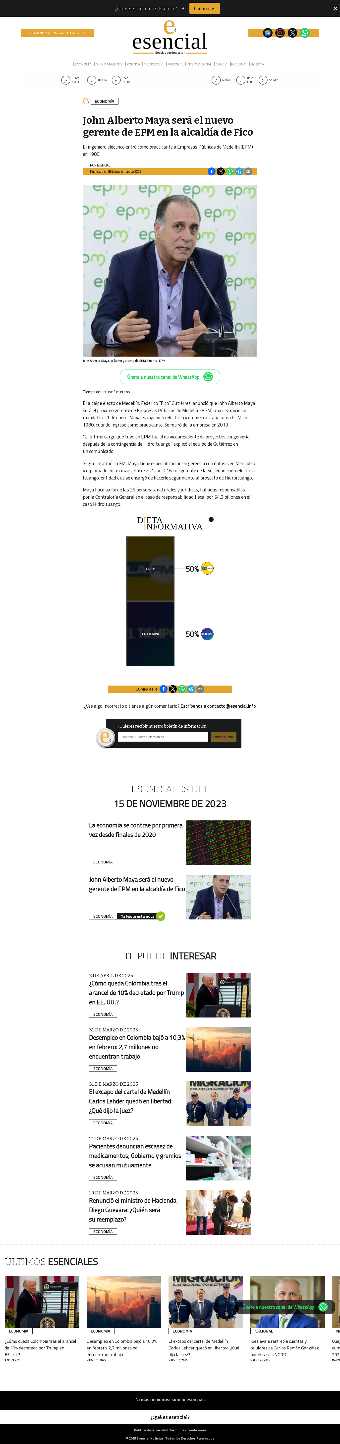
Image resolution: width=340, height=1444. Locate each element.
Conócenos (204, 8)
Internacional (199, 64)
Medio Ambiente (109, 64)
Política (133, 64)
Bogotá (257, 64)
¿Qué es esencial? (170, 1417)
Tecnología (154, 64)
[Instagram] (280, 33)
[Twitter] (292, 33)
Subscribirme (223, 737)
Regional (239, 64)
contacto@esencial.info (231, 705)
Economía (83, 64)
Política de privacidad (151, 1430)
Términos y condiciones (187, 1430)
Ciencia (221, 64)
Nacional (175, 64)
